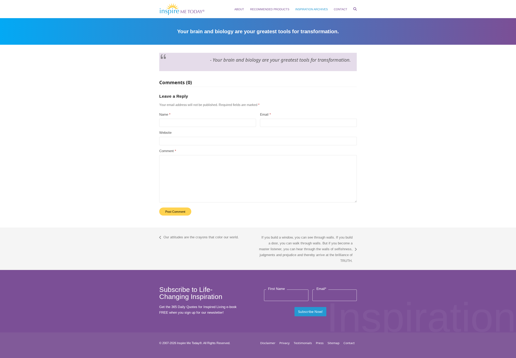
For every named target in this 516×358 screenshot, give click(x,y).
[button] (355, 9)
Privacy (284, 343)
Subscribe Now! (310, 311)
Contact (349, 343)
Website (165, 133)
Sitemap (333, 343)
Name (165, 114)
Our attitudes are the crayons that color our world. (199, 237)
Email (265, 114)
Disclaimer (267, 343)
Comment (167, 151)
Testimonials (303, 343)
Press (320, 343)
